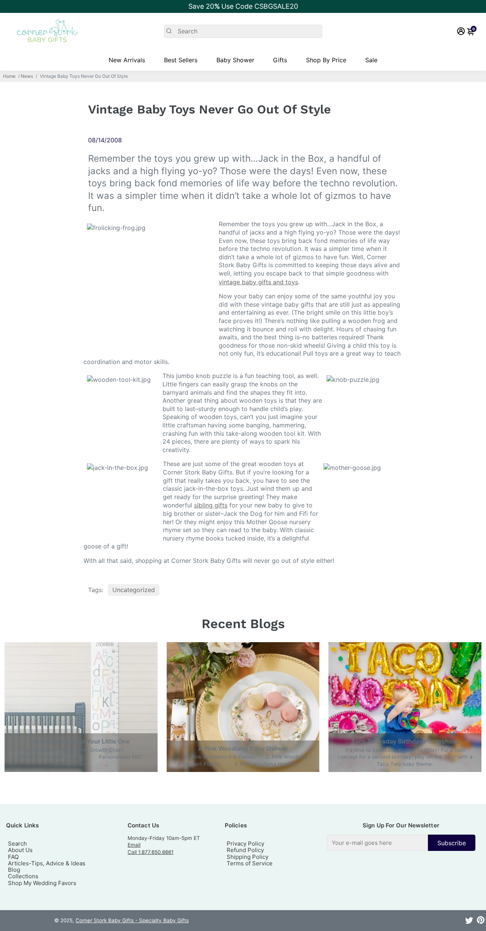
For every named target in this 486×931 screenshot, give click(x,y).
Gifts (280, 60)
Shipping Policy (247, 856)
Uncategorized (133, 590)
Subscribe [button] (451, 843)
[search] (243, 31)
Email (134, 845)
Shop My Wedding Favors (42, 883)
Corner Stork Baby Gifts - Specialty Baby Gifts (132, 920)
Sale (371, 60)
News (27, 76)
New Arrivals (127, 60)
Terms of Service (250, 863)
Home (9, 76)
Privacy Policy (245, 843)
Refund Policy (245, 850)
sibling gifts (210, 505)
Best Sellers (180, 60)
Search (17, 843)
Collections (23, 876)
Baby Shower (235, 60)
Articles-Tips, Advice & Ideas (46, 863)
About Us (20, 850)
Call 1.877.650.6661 (151, 852)
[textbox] (377, 843)
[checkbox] (401, 843)
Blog (14, 869)
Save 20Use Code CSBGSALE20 (243, 6)
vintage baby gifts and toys (258, 282)
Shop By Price (326, 60)
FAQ (13, 856)
